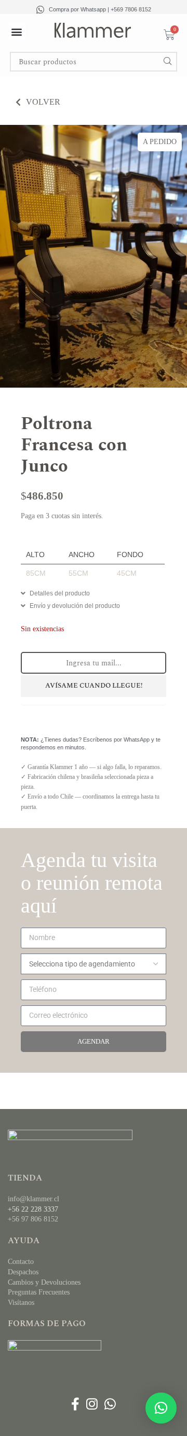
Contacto (21, 1262)
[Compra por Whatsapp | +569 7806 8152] (40, 9)
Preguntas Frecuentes (39, 1292)
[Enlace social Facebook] (75, 1405)
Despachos (23, 1272)
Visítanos (21, 1302)
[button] (16, 31)
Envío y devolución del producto (75, 605)
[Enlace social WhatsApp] (110, 1405)
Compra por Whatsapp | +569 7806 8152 (100, 9)
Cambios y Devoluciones (44, 1282)
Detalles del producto (60, 593)
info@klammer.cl (33, 1199)
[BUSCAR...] (167, 62)
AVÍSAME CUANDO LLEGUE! (93, 685)
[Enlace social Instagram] (92, 1405)
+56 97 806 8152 (33, 1219)
